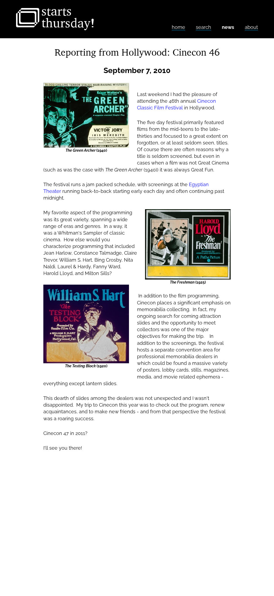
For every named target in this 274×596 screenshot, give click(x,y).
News (228, 27)
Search (203, 27)
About (251, 27)
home (178, 27)
